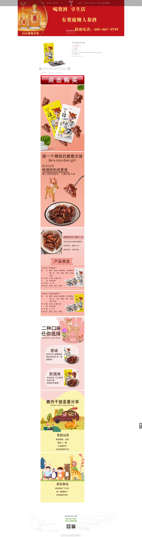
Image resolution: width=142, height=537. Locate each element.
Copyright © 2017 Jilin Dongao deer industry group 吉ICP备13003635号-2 (71, 535)
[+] (82, 56)
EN (140, 1)
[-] (79, 56)
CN (138, 1)
